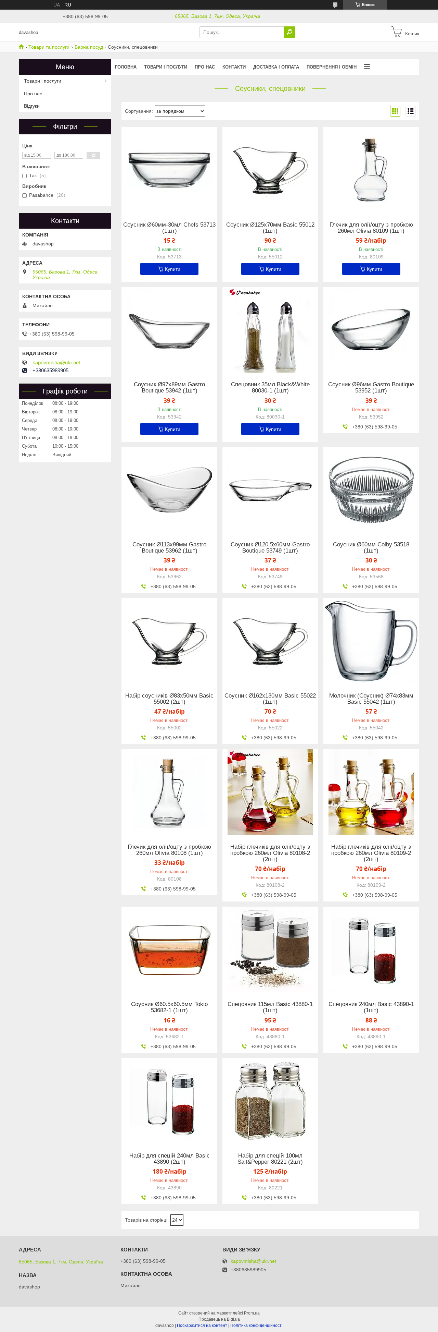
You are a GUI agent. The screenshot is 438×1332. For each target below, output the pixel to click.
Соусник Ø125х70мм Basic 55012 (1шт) (270, 228)
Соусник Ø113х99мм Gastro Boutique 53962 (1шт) (169, 548)
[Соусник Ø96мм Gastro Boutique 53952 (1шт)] (371, 330)
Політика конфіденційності (256, 1325)
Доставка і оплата (276, 67)
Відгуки (32, 106)
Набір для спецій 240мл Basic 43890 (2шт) (169, 1159)
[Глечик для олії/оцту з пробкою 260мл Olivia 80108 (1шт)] (169, 792)
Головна (126, 67)
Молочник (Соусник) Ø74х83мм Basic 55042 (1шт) (371, 699)
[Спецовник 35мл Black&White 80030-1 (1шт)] (270, 330)
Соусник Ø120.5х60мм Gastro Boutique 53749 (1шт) (270, 548)
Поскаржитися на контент (202, 1325)
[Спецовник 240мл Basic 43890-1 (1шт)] (371, 949)
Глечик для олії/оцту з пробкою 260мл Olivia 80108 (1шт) (169, 850)
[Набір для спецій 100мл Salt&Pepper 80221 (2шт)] (270, 1101)
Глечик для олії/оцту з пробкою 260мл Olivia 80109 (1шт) (371, 228)
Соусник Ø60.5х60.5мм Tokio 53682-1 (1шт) (169, 1007)
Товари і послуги (165, 67)
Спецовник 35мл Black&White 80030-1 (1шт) (270, 388)
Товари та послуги (48, 47)
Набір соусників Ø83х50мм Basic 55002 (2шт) (169, 699)
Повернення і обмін (332, 67)
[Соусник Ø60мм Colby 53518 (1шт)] (371, 490)
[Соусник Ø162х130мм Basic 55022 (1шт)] (270, 641)
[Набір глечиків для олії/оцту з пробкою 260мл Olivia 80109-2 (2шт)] (371, 792)
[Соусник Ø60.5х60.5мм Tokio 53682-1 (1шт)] (169, 949)
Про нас (205, 67)
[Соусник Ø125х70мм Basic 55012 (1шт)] (270, 170)
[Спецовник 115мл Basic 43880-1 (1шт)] (270, 949)
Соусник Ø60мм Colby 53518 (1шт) (371, 548)
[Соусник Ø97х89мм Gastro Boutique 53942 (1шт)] (169, 330)
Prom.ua (252, 1313)
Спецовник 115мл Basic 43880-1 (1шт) (270, 1007)
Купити (172, 269)
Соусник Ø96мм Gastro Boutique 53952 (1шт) (371, 388)
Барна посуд (89, 47)
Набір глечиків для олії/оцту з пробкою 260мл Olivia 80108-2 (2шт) (270, 853)
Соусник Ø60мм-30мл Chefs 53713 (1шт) (169, 228)
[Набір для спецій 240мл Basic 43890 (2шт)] (169, 1101)
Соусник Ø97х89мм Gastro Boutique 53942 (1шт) (169, 388)
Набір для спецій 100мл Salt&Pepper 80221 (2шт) (270, 1159)
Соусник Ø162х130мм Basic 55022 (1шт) (270, 699)
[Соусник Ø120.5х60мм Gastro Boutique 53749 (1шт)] (270, 490)
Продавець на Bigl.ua (219, 1319)
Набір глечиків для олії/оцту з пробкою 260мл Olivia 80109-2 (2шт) (371, 853)
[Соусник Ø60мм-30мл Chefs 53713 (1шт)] (169, 170)
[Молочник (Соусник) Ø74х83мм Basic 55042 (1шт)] (371, 641)
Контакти (234, 67)
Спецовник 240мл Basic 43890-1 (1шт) (371, 1007)
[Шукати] (289, 32)
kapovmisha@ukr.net (56, 362)
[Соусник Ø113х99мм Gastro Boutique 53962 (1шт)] (169, 490)
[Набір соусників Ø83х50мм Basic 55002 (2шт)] (169, 641)
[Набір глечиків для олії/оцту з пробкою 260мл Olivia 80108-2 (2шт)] (270, 792)
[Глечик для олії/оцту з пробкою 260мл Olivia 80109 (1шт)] (371, 170)
